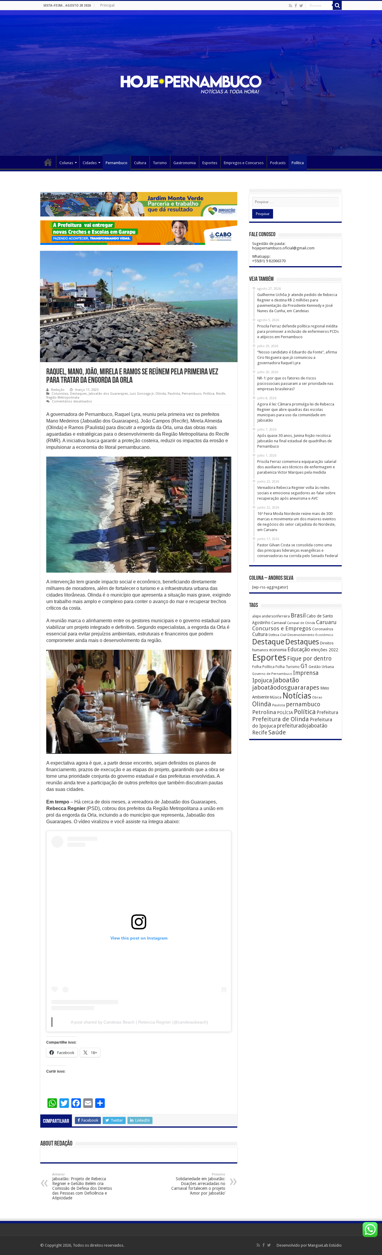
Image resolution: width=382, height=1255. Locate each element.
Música (275, 697)
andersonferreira (276, 616)
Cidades (90, 163)
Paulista (174, 394)
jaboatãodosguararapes (285, 687)
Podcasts (278, 163)
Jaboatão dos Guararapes (108, 394)
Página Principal (48, 162)
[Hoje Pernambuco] (191, 83)
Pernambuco (116, 163)
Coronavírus (322, 629)
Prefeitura (327, 712)
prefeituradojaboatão (302, 726)
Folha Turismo (287, 666)
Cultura (140, 163)
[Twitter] (301, 5)
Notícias (296, 695)
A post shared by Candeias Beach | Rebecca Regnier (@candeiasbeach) (139, 1022)
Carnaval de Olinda (301, 623)
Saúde (277, 732)
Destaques (78, 394)
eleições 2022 (324, 649)
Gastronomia (184, 163)
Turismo (160, 163)
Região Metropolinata (62, 397)
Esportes (209, 163)
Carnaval (278, 622)
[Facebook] (296, 5)
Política (298, 163)
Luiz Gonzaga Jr (142, 394)
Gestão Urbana (321, 666)
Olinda (160, 394)
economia (277, 649)
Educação (298, 649)
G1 (304, 666)
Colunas (66, 163)
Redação (57, 390)
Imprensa (305, 673)
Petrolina (264, 712)
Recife (220, 394)
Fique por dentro (309, 658)
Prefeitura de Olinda (280, 719)
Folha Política (263, 666)
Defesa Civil (277, 635)
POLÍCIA (285, 712)
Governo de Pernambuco (272, 674)
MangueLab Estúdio (325, 1245)
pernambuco (303, 704)
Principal (107, 5)
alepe (256, 616)
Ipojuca (262, 680)
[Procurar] (337, 5)
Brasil (298, 615)
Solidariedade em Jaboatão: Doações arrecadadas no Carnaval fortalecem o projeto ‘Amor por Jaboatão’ (198, 1183)
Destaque (268, 641)
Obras (317, 697)
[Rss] (290, 5)
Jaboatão (286, 680)
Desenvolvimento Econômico (310, 635)
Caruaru (326, 622)
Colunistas (60, 394)
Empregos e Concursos (244, 163)
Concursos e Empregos (281, 628)
